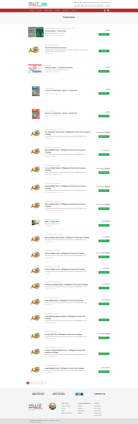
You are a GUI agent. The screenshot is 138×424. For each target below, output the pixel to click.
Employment (81, 410)
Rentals (57, 45)
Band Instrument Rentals (50, 45)
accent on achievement (50, 93)
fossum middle (48, 174)
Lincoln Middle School (49, 183)
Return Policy (97, 408)
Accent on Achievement (50, 88)
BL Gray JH (47, 138)
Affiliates (80, 413)
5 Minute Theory (48, 65)
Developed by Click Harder (35, 422)
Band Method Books (49, 28)
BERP (46, 225)
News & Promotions (67, 413)
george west (53, 338)
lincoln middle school (54, 192)
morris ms (61, 210)
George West (48, 331)
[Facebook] (75, 2)
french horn (61, 35)
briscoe (46, 257)
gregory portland (53, 356)
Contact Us (99, 394)
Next (42, 383)
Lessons (64, 408)
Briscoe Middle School (49, 250)
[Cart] (108, 10)
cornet (53, 71)
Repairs (63, 410)
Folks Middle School (49, 297)
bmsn (46, 241)
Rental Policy (97, 410)
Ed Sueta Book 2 (57, 28)
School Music (59, 129)
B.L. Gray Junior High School (50, 129)
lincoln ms (61, 192)
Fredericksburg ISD (49, 313)
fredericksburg (48, 322)
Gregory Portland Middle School (51, 347)
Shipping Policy (98, 413)
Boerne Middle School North (51, 234)
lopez (51, 372)
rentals (51, 53)
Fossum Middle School (50, 165)
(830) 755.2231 (38, 394)
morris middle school (54, 210)
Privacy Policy (97, 406)
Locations (80, 408)
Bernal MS (47, 156)
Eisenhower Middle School (50, 281)
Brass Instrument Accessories (51, 219)
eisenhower (47, 288)
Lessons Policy (98, 415)
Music (73, 28)
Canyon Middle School (49, 266)
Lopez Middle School (49, 365)
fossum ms (54, 174)
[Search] (108, 5)
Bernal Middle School (49, 147)
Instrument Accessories (66, 28)
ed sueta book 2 (54, 35)
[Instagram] (80, 2)
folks (46, 304)
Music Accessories (66, 406)
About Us (80, 406)
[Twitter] (78, 2)
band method (48, 35)
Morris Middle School (49, 201)
